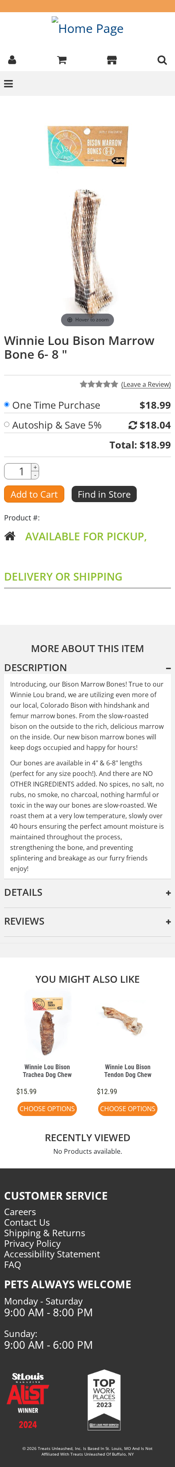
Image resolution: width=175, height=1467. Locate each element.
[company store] (112, 59)
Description (35, 667)
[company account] (12, 59)
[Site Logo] (88, 28)
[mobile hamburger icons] (162, 59)
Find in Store (104, 494)
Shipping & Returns (44, 1232)
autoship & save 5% (57, 425)
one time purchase (56, 405)
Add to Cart (34, 494)
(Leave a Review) (146, 384)
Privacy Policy (32, 1243)
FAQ (12, 1264)
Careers (20, 1211)
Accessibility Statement (52, 1254)
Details (23, 892)
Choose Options (47, 1108)
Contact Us (27, 1222)
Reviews (24, 920)
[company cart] (61, 59)
